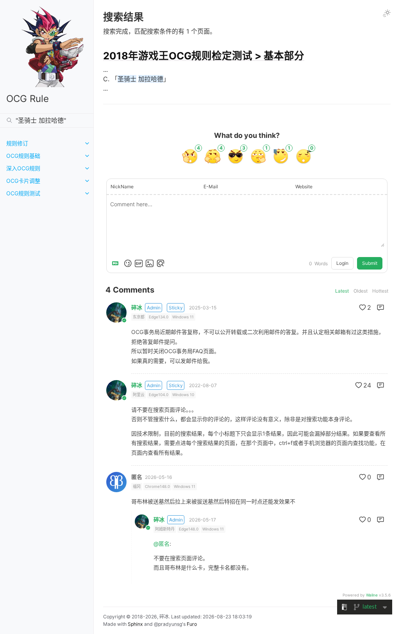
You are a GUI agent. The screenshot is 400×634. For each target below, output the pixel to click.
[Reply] (380, 307)
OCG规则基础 (23, 155)
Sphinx (135, 624)
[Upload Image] (149, 263)
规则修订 (17, 143)
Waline (372, 595)
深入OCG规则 (23, 168)
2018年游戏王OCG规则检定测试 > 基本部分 (203, 56)
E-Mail (211, 186)
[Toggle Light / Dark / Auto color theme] (387, 13)
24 (367, 385)
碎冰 (136, 307)
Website (303, 186)
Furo (192, 624)
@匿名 (162, 543)
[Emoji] (127, 263)
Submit (369, 263)
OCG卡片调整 (23, 180)
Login (342, 263)
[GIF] (138, 263)
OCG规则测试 (23, 193)
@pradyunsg (168, 624)
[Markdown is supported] (116, 263)
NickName (122, 186)
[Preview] (160, 263)
